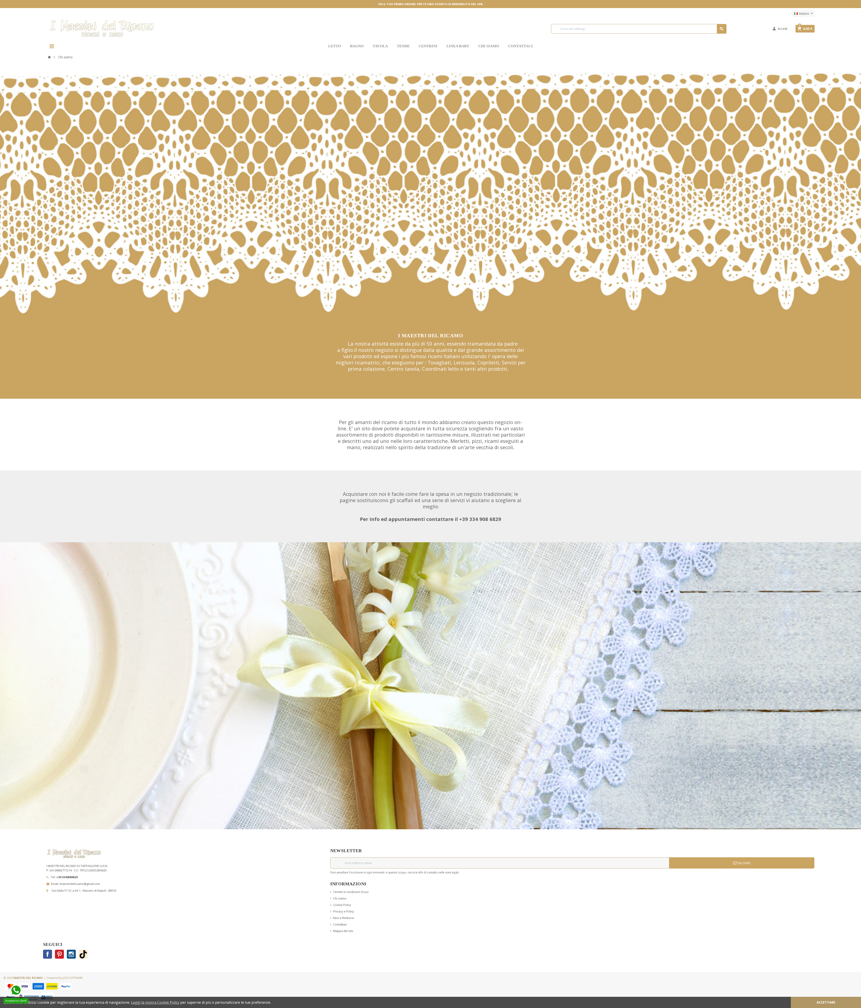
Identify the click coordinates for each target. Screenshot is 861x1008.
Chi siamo (339, 898)
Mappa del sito (343, 931)
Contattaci (340, 924)
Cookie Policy (342, 905)
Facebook (47, 954)
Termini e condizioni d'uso (351, 892)
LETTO (334, 46)
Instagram (71, 954)
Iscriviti (743, 862)
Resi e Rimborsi (343, 918)
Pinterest (59, 954)
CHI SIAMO (488, 46)
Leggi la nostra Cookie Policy (155, 1002)
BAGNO (357, 46)
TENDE (403, 46)
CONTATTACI (520, 46)
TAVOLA (380, 46)
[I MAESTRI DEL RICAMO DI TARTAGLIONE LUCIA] (102, 28)
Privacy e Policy (343, 911)
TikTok (83, 954)
